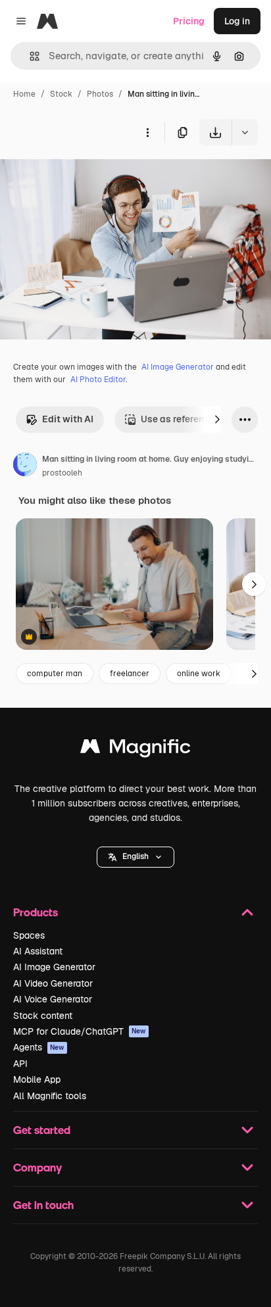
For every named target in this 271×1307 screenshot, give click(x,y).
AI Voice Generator (52, 999)
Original (84, 176)
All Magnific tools (49, 1096)
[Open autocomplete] (29, 56)
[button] (135, 857)
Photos (100, 94)
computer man (54, 673)
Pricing (189, 21)
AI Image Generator (177, 367)
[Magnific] (135, 749)
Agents (38, 1047)
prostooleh (62, 473)
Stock (61, 94)
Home (24, 94)
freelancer (129, 673)
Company (37, 1167)
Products (35, 912)
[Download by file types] (245, 132)
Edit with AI (67, 419)
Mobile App (37, 1079)
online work (198, 673)
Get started (41, 1130)
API (20, 1064)
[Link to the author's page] (25, 466)
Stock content (42, 1016)
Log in (237, 21)
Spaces (29, 935)
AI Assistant (37, 951)
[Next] (217, 420)
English (135, 856)
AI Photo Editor (98, 379)
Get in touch (43, 1205)
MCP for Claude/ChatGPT (79, 1031)
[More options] (147, 132)
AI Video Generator (53, 983)
